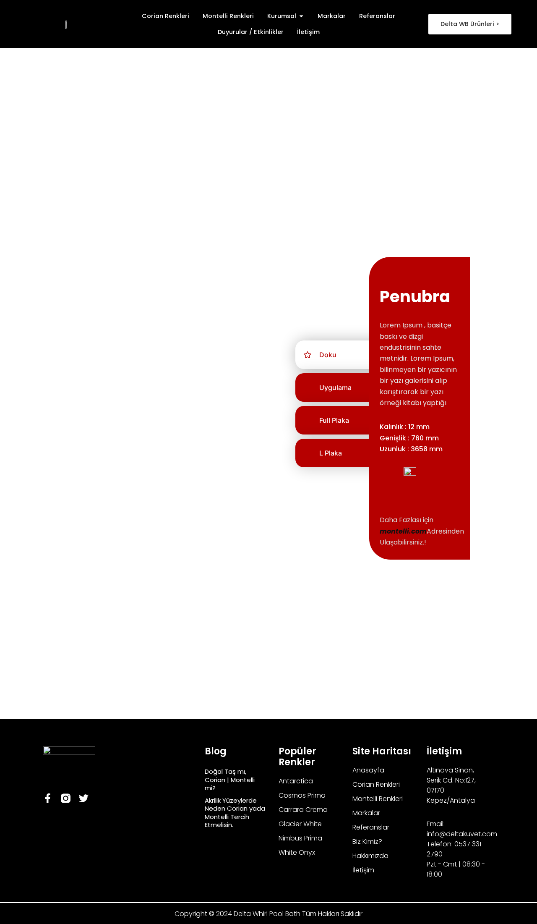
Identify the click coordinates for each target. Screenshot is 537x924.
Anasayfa (368, 770)
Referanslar (370, 827)
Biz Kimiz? (367, 841)
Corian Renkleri (376, 784)
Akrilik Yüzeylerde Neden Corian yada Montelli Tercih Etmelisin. (235, 813)
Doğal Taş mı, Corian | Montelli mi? (230, 779)
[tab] (344, 354)
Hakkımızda (370, 856)
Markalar (366, 813)
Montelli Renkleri (377, 799)
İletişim (363, 870)
